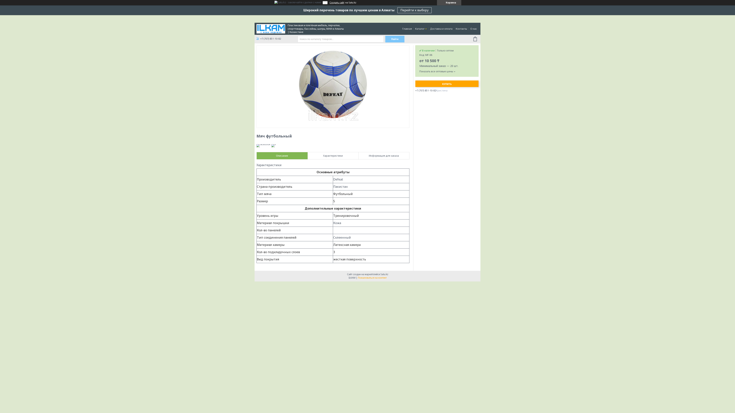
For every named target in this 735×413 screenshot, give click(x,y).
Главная (407, 28)
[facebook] (263, 144)
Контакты (461, 28)
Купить (447, 84)
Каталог (420, 28)
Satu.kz (384, 274)
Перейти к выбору (414, 10)
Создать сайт (337, 2)
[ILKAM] (270, 28)
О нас (473, 28)
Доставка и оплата (441, 28)
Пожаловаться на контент (372, 277)
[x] (273, 144)
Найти (395, 39)
